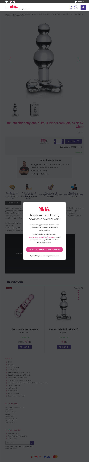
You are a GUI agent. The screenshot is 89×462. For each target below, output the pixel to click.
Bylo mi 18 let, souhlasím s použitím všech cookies (44, 250)
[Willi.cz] (14, 6)
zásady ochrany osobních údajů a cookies (41, 237)
